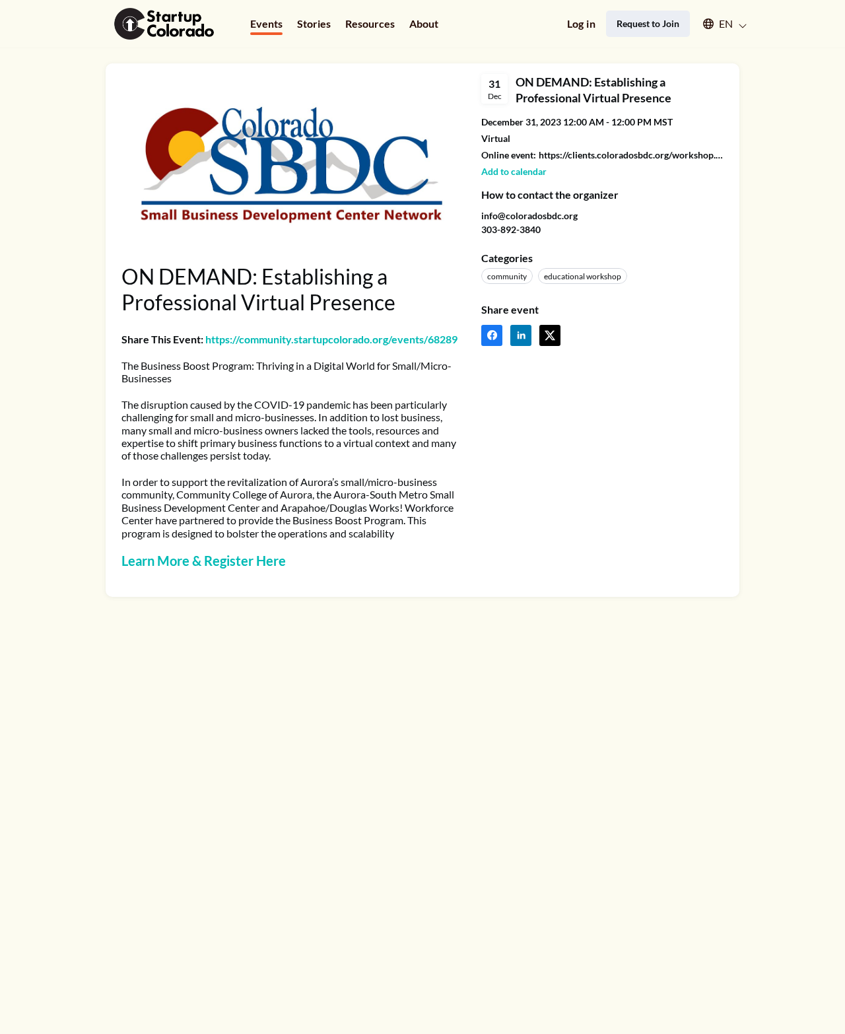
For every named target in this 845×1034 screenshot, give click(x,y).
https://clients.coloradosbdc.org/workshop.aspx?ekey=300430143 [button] (631, 154)
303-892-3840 (511, 229)
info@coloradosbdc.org (529, 215)
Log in (581, 23)
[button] (718, 24)
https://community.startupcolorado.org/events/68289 (331, 339)
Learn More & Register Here (203, 561)
